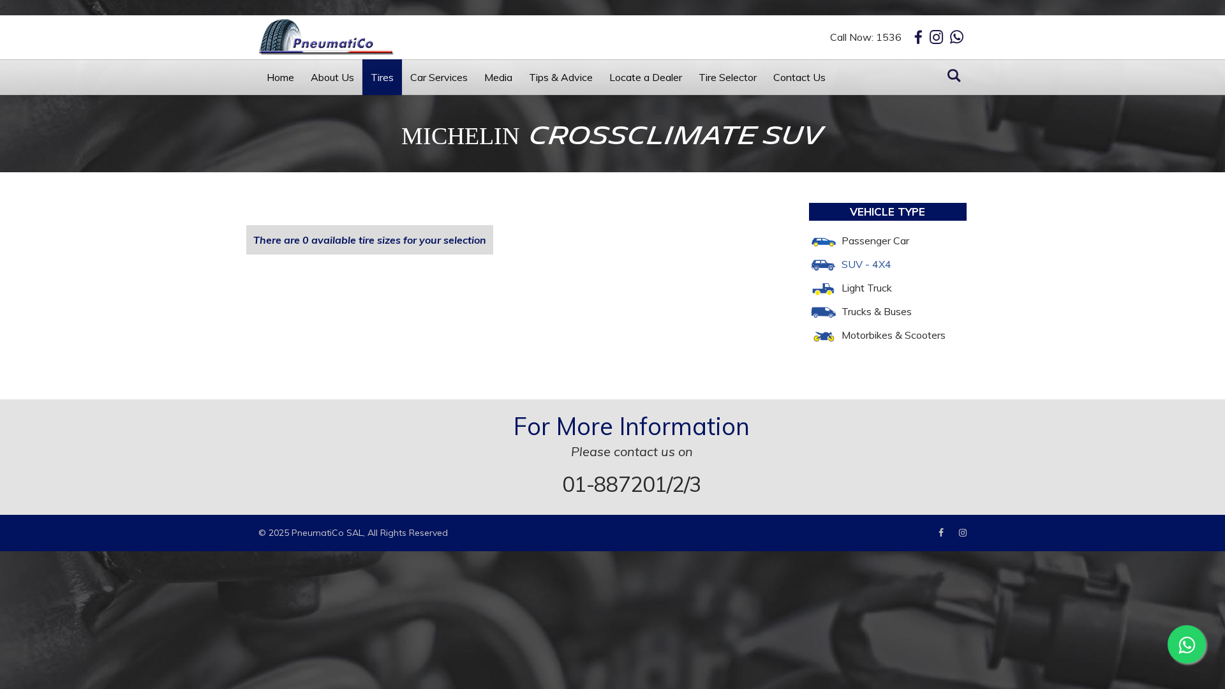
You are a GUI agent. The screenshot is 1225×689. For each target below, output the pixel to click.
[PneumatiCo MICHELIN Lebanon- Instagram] (963, 532)
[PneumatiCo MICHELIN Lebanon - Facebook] (918, 37)
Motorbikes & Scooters (894, 335)
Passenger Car (875, 240)
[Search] (954, 77)
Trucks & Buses (877, 311)
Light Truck (867, 287)
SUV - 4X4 (866, 264)
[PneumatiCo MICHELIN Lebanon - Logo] (367, 37)
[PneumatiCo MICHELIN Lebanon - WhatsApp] (956, 37)
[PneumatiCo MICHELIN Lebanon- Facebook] (947, 532)
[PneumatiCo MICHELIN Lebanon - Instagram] (936, 37)
